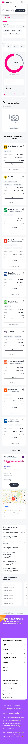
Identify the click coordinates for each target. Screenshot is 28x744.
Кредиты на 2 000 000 (8, 595)
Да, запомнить (8, 10)
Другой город (20, 10)
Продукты (10, 612)
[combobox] (20, 26)
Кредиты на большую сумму (9, 587)
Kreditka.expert (7, 709)
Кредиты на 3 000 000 (8, 598)
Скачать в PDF (9, 94)
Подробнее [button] (14, 164)
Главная (4, 612)
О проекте (5, 677)
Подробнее (14, 484)
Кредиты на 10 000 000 (8, 603)
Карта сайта (5, 670)
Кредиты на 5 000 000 (8, 601)
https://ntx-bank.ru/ (7, 466)
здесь (22, 736)
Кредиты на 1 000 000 (8, 593)
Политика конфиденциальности (10, 680)
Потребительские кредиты (8, 613)
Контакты (5, 673)
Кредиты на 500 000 (8, 590)
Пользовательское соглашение (10, 683)
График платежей (19, 94)
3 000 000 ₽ (7, 18)
